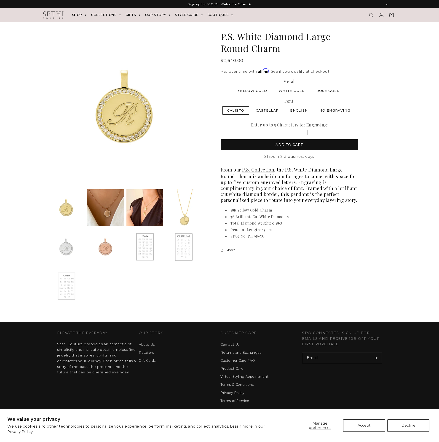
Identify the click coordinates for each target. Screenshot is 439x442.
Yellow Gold (252, 91)
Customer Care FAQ (237, 361)
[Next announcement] (389, 4)
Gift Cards (147, 361)
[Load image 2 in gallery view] (105, 207)
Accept (364, 425)
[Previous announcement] (50, 4)
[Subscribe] (377, 358)
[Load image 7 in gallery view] (144, 246)
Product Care (231, 369)
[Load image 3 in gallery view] (144, 207)
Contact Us (230, 345)
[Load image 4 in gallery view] (184, 207)
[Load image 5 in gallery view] (66, 246)
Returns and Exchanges (241, 353)
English (299, 110)
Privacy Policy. (20, 431)
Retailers (146, 353)
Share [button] (231, 250)
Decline (408, 425)
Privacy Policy (232, 393)
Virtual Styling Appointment (244, 377)
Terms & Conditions (237, 385)
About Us (147, 345)
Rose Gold (328, 91)
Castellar (267, 110)
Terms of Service (234, 401)
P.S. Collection (258, 169)
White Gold (292, 91)
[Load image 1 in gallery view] (66, 207)
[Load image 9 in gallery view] (66, 286)
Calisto (235, 110)
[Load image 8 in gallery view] (184, 246)
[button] (371, 15)
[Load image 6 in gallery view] (105, 246)
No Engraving (335, 110)
